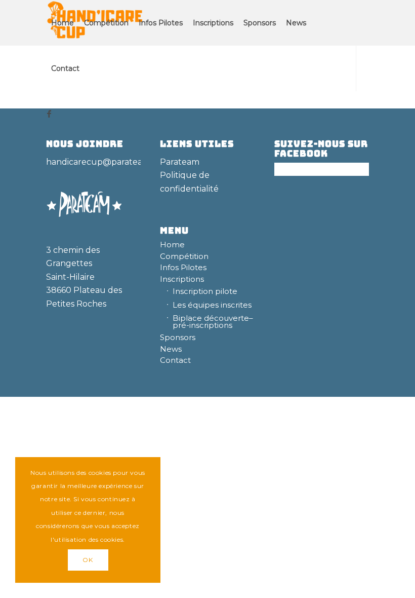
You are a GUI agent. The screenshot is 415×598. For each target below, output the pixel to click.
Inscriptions (182, 279)
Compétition (184, 256)
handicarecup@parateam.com (108, 162)
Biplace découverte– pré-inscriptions (213, 321)
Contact (175, 360)
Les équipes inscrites (212, 305)
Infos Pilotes (183, 267)
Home (172, 244)
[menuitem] (62, 23)
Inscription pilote (205, 291)
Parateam (179, 162)
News (171, 349)
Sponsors (177, 337)
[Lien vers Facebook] (49, 113)
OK (87, 560)
